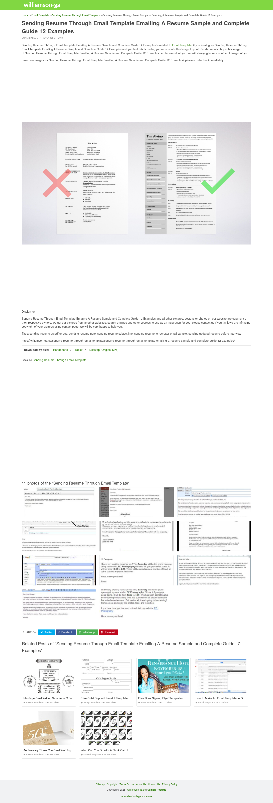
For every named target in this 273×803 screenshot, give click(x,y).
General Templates (35, 702)
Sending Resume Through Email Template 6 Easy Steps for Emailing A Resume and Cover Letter (75, 615)
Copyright (112, 784)
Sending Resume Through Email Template (60, 360)
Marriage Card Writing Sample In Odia (47, 698)
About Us (141, 784)
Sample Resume (156, 789)
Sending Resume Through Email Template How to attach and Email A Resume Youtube (70, 581)
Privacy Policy (169, 784)
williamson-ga (42, 4)
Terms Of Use (127, 784)
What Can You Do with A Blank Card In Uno (108, 750)
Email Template (30, 38)
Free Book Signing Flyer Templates (160, 698)
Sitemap (100, 784)
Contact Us (154, 784)
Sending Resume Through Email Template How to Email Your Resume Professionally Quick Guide (153, 513)
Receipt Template (92, 702)
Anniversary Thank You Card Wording (47, 750)
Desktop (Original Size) (104, 350)
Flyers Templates (149, 702)
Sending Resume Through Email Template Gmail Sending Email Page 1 (139, 581)
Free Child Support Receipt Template (104, 698)
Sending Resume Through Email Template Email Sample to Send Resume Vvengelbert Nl (71, 513)
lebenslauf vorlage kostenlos (136, 796)
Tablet (79, 350)
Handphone (60, 350)
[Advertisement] (136, 93)
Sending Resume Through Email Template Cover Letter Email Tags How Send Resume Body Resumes (156, 547)
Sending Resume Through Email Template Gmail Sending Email (136, 615)
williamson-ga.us (136, 789)
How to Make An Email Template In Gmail (221, 698)
